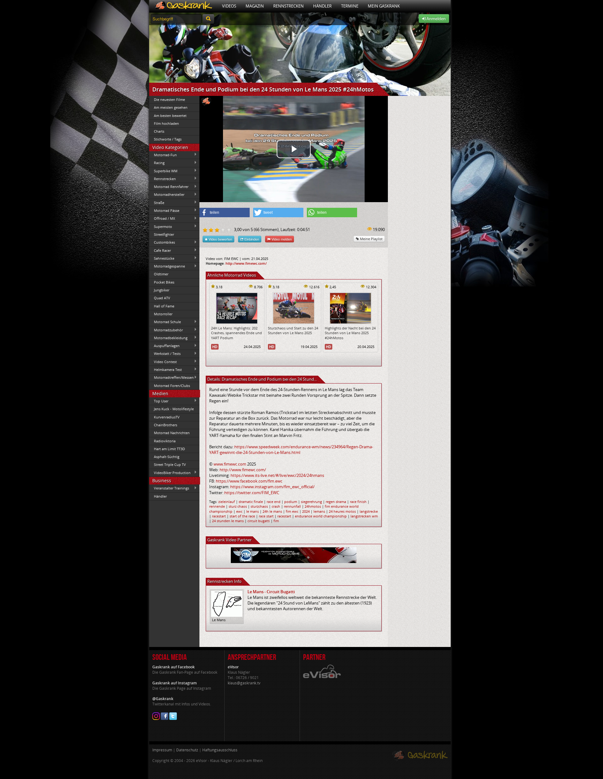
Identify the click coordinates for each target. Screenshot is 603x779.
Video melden (281, 238)
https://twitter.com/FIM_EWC (251, 492)
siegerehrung (311, 501)
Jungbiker (161, 290)
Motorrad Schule (165, 321)
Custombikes (162, 242)
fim (276, 520)
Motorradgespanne (167, 266)
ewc (239, 511)
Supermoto (160, 226)
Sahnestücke (161, 258)
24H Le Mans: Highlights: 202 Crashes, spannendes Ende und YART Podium (236, 333)
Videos (229, 6)
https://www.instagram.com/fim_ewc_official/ (272, 486)
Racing (157, 162)
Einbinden (251, 238)
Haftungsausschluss (219, 750)
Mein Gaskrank (384, 6)
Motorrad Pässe (164, 210)
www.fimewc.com (230, 464)
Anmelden (436, 18)
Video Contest (163, 361)
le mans (252, 511)
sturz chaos (238, 506)
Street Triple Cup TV (170, 464)
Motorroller (163, 314)
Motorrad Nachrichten (172, 432)
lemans (319, 511)
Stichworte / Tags (168, 139)
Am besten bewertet (170, 115)
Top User (158, 400)
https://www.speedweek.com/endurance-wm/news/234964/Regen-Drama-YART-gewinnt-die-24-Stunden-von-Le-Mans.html (291, 449)
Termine (349, 6)
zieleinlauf (226, 501)
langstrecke (369, 511)
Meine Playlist (371, 238)
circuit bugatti (258, 520)
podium (290, 501)
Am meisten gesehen (170, 107)
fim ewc (292, 511)
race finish (358, 501)
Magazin (255, 6)
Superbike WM (163, 170)
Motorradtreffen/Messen (171, 377)
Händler (322, 6)
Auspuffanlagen (164, 345)
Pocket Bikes (164, 282)
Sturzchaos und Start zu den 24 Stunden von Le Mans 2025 (293, 330)
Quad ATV (162, 298)
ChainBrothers (165, 425)
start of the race (242, 516)
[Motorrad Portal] (183, 6)
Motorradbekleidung (168, 337)
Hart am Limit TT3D (169, 448)
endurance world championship (321, 516)
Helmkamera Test (165, 369)
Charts (159, 131)
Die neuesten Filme (169, 99)
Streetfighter (164, 234)
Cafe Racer (160, 250)
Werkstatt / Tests (165, 353)
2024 (306, 511)
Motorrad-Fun (163, 154)
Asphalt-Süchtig (166, 456)
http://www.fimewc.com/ (246, 263)
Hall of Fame (164, 306)
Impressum (162, 750)
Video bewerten (220, 238)
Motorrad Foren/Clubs (172, 385)
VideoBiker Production (170, 472)
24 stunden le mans (228, 520)
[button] (224, 212)
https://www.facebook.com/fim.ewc (249, 481)
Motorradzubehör (166, 329)
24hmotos (313, 506)
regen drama (336, 501)
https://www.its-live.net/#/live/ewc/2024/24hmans (277, 475)
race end (273, 501)
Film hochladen (166, 123)
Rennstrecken (288, 6)
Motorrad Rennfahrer (168, 186)
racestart (219, 516)
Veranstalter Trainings (169, 488)
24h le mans (272, 511)
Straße (156, 202)
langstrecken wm (364, 516)
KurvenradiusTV (167, 417)
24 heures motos (342, 511)
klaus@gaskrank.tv (244, 683)
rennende (217, 506)
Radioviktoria (165, 441)
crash (276, 506)
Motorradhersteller (166, 194)
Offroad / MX (162, 218)
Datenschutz (187, 750)
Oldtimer (161, 274)
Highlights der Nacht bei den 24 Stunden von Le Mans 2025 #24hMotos (350, 333)
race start (266, 516)
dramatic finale (251, 501)
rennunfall (292, 506)
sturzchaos (259, 506)
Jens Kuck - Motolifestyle (174, 408)
